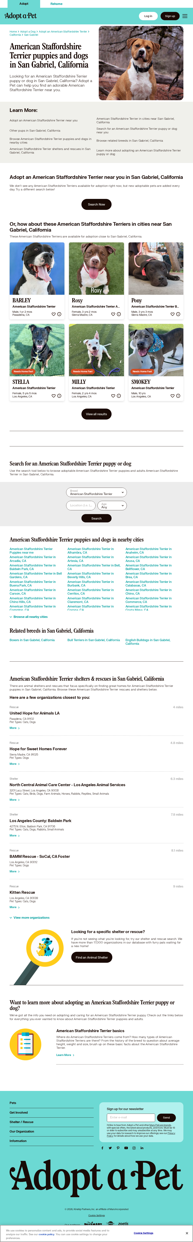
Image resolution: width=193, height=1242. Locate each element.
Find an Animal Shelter (92, 957)
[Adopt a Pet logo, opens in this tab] (96, 1182)
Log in (148, 16)
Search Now (96, 204)
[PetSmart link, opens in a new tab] (93, 1224)
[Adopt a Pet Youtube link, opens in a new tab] (127, 1148)
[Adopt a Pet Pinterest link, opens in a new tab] (119, 1148)
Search (96, 518)
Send (166, 1117)
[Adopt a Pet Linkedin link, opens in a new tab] (142, 1148)
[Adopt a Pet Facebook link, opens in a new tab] (103, 1148)
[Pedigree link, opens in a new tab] (110, 1224)
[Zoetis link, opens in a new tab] (123, 1224)
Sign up (170, 16)
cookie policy (46, 1234)
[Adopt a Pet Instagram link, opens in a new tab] (135, 1148)
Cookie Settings (96, 1215)
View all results (96, 414)
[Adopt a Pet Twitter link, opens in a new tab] (111, 1148)
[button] (53, 314)
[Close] (187, 1233)
